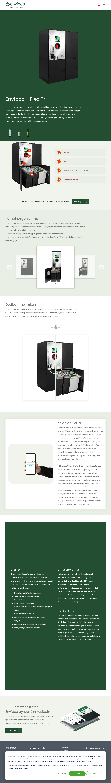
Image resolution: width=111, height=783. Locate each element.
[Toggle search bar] (93, 5)
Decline (94, 774)
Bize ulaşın (78, 201)
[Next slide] (101, 267)
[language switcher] (98, 5)
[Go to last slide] (9, 267)
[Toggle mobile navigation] (104, 5)
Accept (77, 774)
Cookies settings (60, 774)
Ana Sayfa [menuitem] (64, 751)
